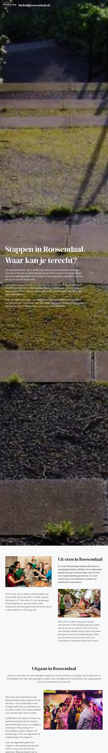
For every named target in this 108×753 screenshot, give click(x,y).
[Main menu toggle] (102, 5)
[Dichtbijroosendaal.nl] (9, 5)
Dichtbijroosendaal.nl (34, 5)
